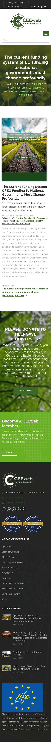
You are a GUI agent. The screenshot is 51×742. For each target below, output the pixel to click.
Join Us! (9, 452)
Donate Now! (25, 391)
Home (8, 84)
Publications (21, 84)
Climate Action (8, 557)
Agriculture (6, 547)
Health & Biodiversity (10, 568)
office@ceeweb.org (15, 2)
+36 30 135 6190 (14, 7)
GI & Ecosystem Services (12, 562)
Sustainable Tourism (11, 594)
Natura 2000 (7, 573)
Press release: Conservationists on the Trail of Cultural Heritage (29, 667)
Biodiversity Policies (10, 552)
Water (4, 599)
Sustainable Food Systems (13, 589)
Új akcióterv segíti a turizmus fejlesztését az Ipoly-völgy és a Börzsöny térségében (28, 618)
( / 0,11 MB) (25, 292)
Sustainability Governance (36, 218)
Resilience (6, 578)
